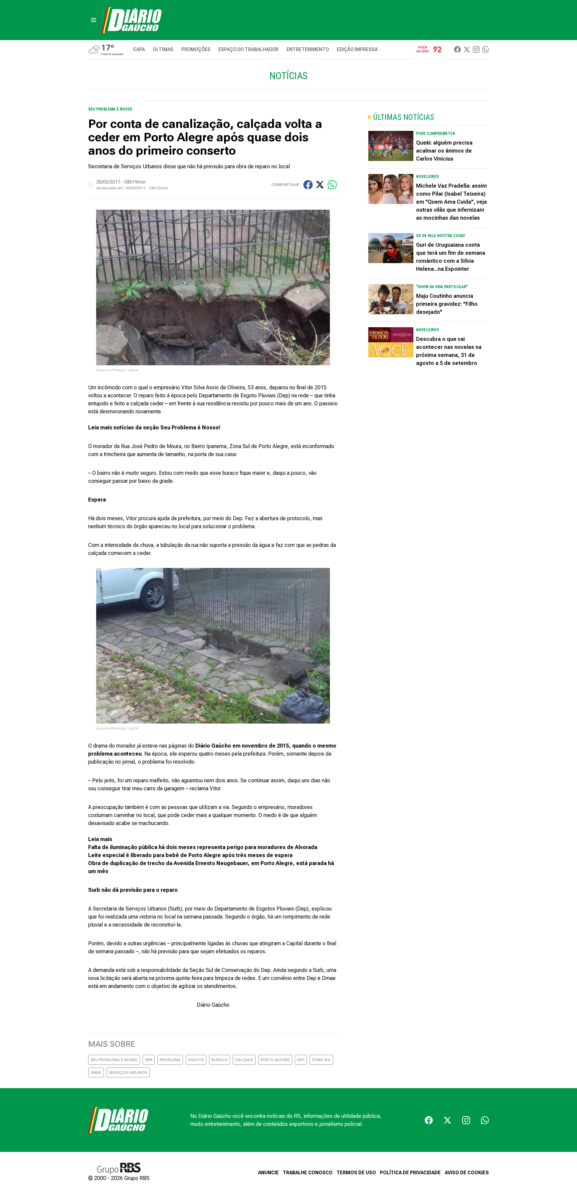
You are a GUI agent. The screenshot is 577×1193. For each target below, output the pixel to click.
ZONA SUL (321, 1059)
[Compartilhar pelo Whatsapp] (332, 184)
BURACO (219, 1059)
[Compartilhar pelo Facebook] (308, 185)
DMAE (96, 1072)
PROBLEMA (170, 1059)
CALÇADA (244, 1059)
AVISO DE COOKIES (467, 1172)
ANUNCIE (268, 1172)
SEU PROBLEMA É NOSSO (114, 1059)
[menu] (93, 20)
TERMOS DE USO (356, 1172)
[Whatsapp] (485, 49)
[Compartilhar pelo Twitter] (320, 184)
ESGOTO (196, 1059)
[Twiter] (466, 49)
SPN (148, 1059)
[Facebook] (457, 49)
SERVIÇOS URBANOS (128, 1072)
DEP (301, 1059)
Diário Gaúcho (213, 1005)
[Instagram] (476, 49)
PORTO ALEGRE (275, 1059)
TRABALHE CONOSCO (308, 1172)
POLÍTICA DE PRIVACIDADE (410, 1172)
